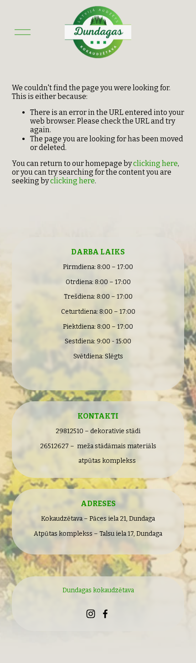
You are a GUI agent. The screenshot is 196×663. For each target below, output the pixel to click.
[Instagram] (90, 613)
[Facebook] (105, 613)
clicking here (155, 163)
